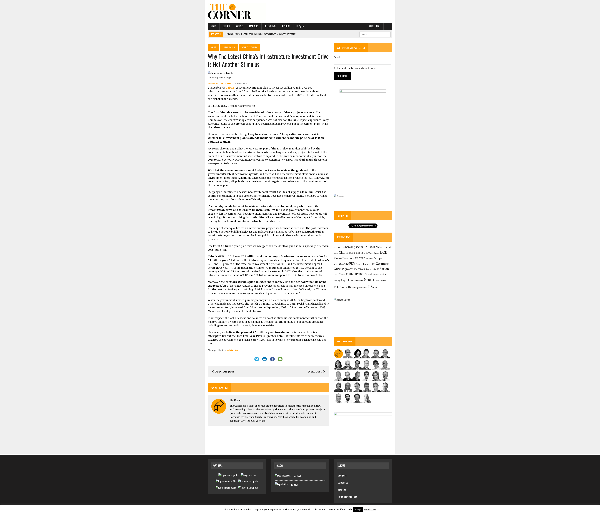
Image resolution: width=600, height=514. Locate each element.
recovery (337, 281)
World (239, 26)
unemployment (359, 287)
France (366, 263)
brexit (382, 247)
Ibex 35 (368, 269)
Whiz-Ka (232, 350)
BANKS (368, 247)
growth (349, 269)
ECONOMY (339, 258)
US (370, 286)
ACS (335, 247)
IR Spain (300, 26)
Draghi (376, 253)
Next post (315, 371)
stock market (381, 280)
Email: (337, 57)
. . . (388, 26)
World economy (249, 47)
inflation (383, 269)
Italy (336, 273)
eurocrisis (369, 258)
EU (356, 258)
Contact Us (343, 482)
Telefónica (341, 287)
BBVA (376, 247)
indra (374, 269)
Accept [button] (358, 509)
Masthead (342, 475)
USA (375, 287)
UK (349, 287)
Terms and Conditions (347, 496)
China (343, 252)
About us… (374, 26)
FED (352, 263)
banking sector (354, 247)
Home (213, 47)
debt (359, 252)
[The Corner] (237, 11)
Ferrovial (359, 264)
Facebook (297, 476)
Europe (226, 26)
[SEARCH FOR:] (375, 34)
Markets (253, 26)
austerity (341, 247)
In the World (229, 47)
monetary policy (356, 274)
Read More (370, 509)
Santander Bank (356, 280)
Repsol (345, 280)
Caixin (230, 87)
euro (362, 258)
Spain (213, 26)
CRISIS (352, 253)
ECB (383, 252)
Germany (383, 263)
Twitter (294, 484)
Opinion (286, 26)
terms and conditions (363, 68)
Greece (339, 269)
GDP (373, 264)
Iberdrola (359, 269)
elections (349, 258)
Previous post (224, 371)
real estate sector (377, 273)
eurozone (341, 263)
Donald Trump (367, 253)
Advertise (342, 489)
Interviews (270, 26)
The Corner (226, 83)
